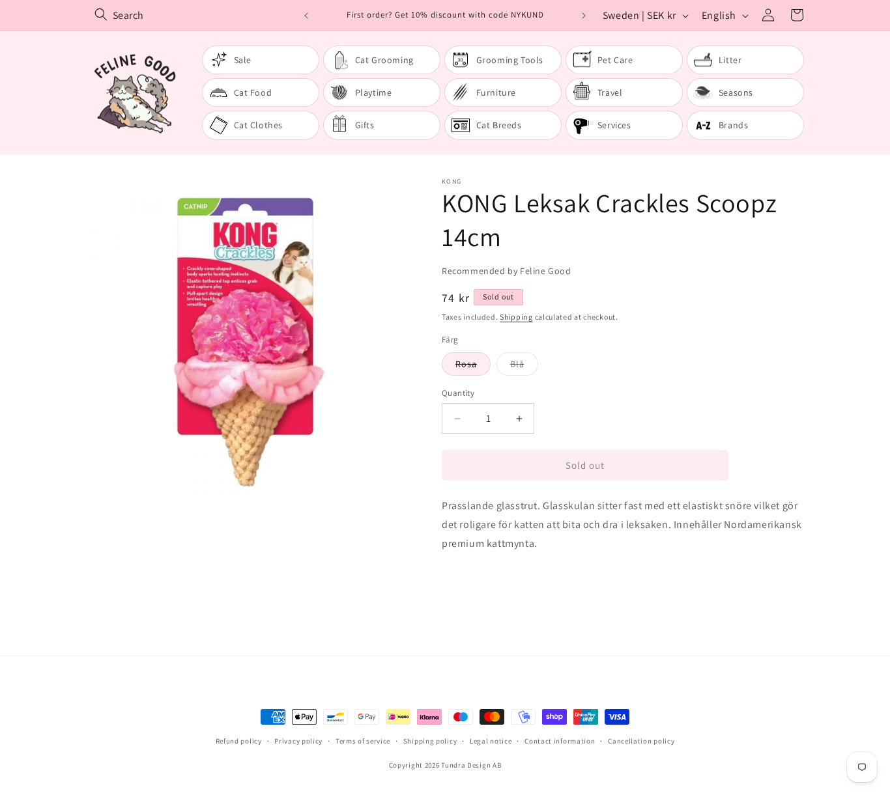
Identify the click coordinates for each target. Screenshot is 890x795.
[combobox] (194, 15)
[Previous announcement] (306, 15)
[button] (796, 15)
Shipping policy (430, 741)
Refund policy (239, 741)
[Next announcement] (583, 15)
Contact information (559, 741)
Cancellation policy (641, 741)
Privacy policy (298, 741)
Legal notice (490, 741)
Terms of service (363, 741)
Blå (524, 366)
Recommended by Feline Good (506, 271)
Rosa (473, 366)
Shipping (516, 317)
